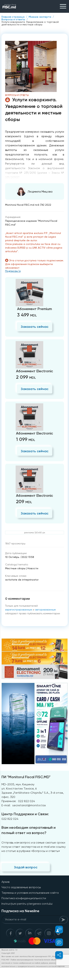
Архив (5, 882)
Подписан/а (13, 271)
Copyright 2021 (8, 953)
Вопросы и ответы (13, 19)
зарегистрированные (18, 609)
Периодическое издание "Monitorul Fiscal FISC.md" (31, 222)
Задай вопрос (25, 867)
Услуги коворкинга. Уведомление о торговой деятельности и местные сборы (30, 23)
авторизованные (45, 609)
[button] (57, 929)
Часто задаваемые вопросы (21, 887)
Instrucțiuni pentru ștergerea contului (26, 903)
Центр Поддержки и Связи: (25, 814)
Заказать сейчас (34, 327)
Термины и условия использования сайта (30, 892)
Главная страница (12, 17)
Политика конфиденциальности (23, 898)
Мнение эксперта (40, 17)
